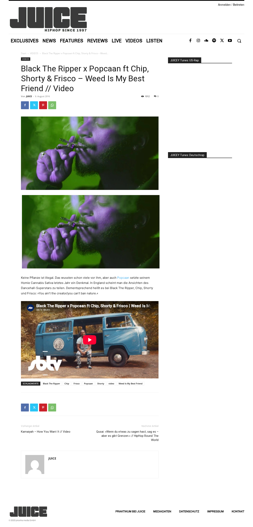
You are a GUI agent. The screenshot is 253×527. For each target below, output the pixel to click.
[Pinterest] (43, 105)
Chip (66, 383)
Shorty (100, 383)
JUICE (29, 96)
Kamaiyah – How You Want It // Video (45, 431)
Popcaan (123, 278)
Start (23, 53)
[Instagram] (198, 41)
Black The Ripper (51, 383)
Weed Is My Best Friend (131, 383)
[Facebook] (190, 41)
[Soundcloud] (206, 41)
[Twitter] (222, 41)
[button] (239, 41)
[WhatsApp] (52, 105)
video (111, 383)
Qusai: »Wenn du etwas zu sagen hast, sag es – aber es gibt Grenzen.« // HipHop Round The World (127, 436)
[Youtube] (230, 41)
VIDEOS (34, 53)
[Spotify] (214, 41)
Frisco (77, 383)
